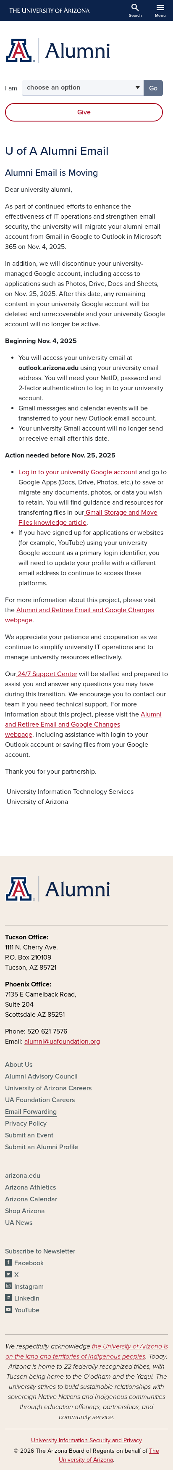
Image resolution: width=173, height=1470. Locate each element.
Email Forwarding (31, 1112)
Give (84, 112)
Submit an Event (29, 1135)
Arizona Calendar (31, 1199)
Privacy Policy (26, 1123)
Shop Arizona (25, 1211)
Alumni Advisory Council (41, 1076)
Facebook (29, 1263)
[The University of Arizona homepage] (49, 10)
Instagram (29, 1286)
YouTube (26, 1310)
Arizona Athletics (30, 1187)
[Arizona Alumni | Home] (86, 50)
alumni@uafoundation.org (62, 1041)
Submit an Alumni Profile (41, 1147)
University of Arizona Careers (48, 1088)
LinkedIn (26, 1298)
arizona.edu (22, 1175)
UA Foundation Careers (40, 1100)
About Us (18, 1064)
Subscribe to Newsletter (40, 1251)
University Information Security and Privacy (86, 1440)
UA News (18, 1223)
